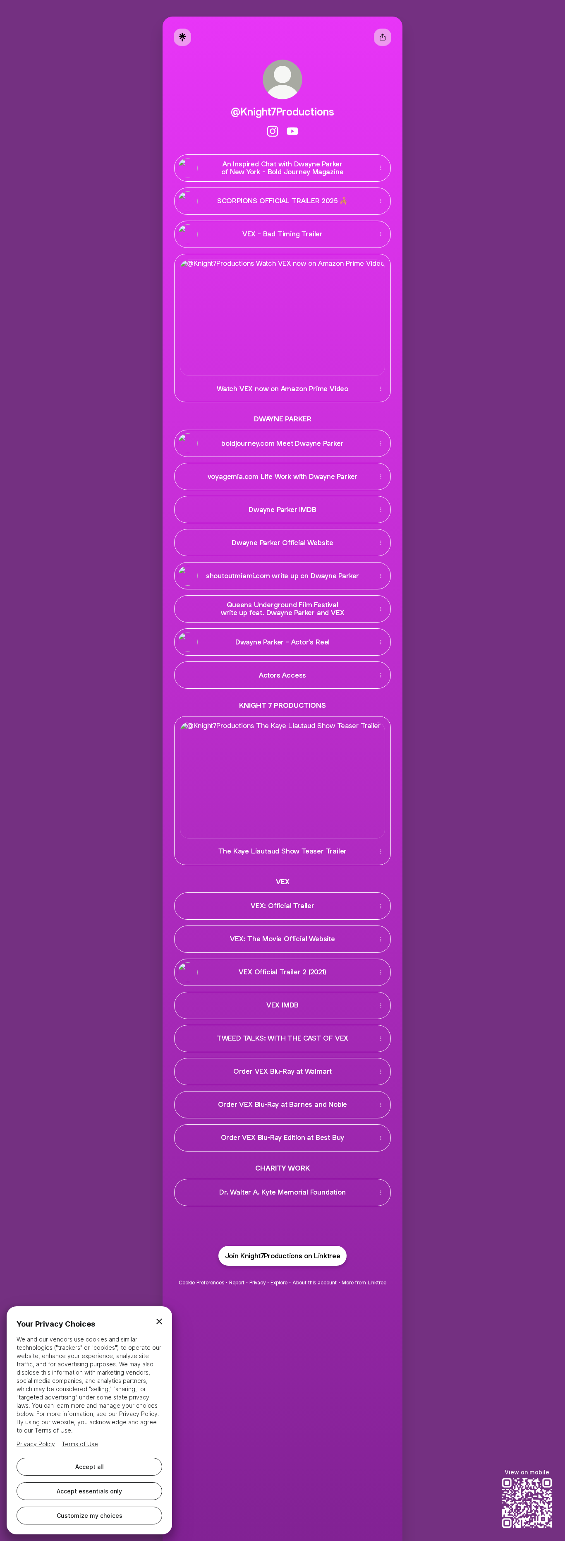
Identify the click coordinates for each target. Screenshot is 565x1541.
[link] (272, 131)
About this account (314, 1282)
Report (236, 1282)
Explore (279, 1282)
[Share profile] (382, 37)
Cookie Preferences (201, 1282)
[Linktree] (182, 37)
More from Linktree (364, 1282)
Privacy (257, 1282)
